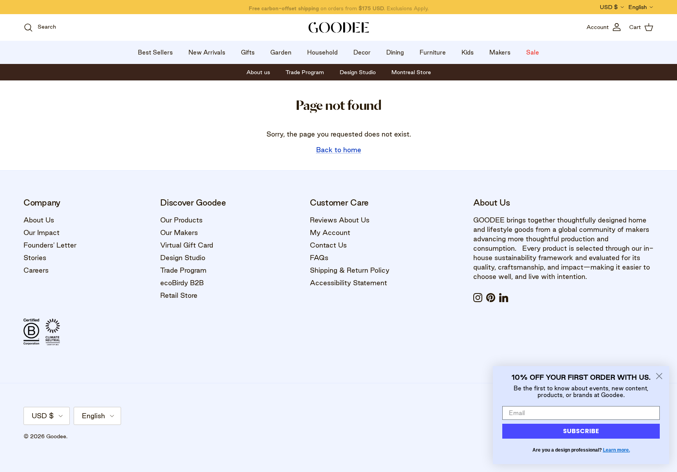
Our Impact (42, 232)
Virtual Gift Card (186, 245)
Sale (532, 52)
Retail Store (178, 295)
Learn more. (616, 450)
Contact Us (328, 245)
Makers (499, 52)
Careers (36, 270)
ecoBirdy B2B (182, 282)
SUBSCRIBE (581, 431)
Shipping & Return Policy (349, 270)
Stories (35, 257)
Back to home (338, 149)
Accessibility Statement (348, 282)
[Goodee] (338, 27)
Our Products (181, 220)
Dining (395, 52)
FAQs (319, 257)
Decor (362, 52)
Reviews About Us (339, 220)
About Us (39, 220)
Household (322, 52)
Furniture (433, 52)
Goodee (56, 436)
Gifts (248, 52)
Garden (280, 52)
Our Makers (179, 232)
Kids (468, 52)
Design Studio (182, 257)
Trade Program (183, 270)
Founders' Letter (50, 245)
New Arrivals (206, 52)
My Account (330, 232)
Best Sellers (155, 52)
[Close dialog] (659, 376)
